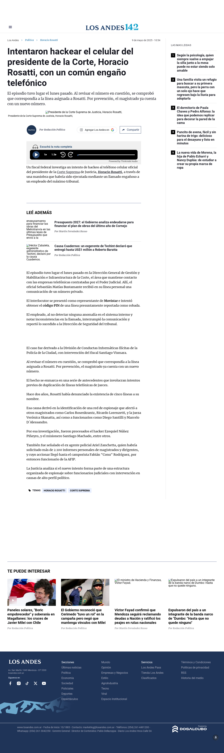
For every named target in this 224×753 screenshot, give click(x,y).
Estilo (104, 678)
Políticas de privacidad (195, 667)
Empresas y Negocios (114, 672)
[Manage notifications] (216, 737)
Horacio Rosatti (110, 172)
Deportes (66, 693)
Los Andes (13, 40)
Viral (104, 693)
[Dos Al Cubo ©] (189, 731)
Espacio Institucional (114, 699)
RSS (183, 672)
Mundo (105, 662)
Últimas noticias (71, 667)
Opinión (106, 667)
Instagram (19, 683)
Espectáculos (69, 699)
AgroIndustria (109, 683)
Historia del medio (192, 678)
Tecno (105, 688)
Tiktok (27, 683)
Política (29, 40)
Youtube (44, 683)
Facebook (10, 683)
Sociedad (67, 683)
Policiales (67, 688)
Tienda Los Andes (152, 672)
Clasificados (148, 678)
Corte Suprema (68, 172)
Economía (67, 678)
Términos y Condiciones (196, 662)
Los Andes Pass (151, 667)
